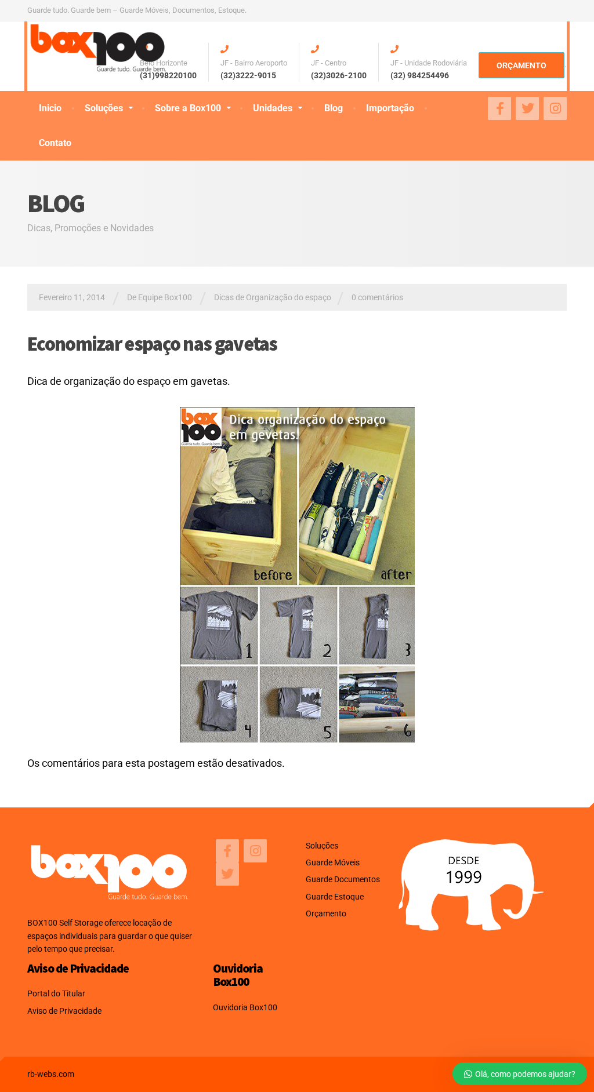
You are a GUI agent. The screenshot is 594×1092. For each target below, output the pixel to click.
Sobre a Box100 (188, 108)
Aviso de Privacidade (64, 1010)
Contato (55, 142)
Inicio (50, 108)
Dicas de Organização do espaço (272, 297)
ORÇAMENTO (521, 65)
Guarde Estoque (335, 896)
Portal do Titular (56, 993)
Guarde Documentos (343, 879)
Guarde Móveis (333, 862)
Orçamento (326, 913)
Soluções (104, 108)
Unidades (272, 108)
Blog (333, 108)
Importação (390, 108)
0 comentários (377, 297)
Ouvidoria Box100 (245, 1007)
